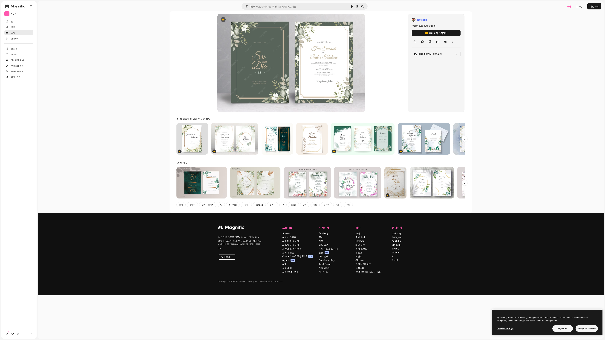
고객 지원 (396, 233)
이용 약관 (323, 244)
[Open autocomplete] (246, 6)
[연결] (6, 333)
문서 (321, 237)
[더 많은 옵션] (452, 42)
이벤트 (358, 256)
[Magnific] (231, 228)
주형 (348, 204)
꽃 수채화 (233, 204)
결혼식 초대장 (208, 204)
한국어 (227, 257)
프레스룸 (359, 267)
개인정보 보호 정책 (328, 248)
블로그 (358, 252)
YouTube (396, 240)
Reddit (395, 260)
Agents (288, 260)
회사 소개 (360, 237)
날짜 (305, 204)
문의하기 (397, 227)
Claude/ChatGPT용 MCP (297, 256)
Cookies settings (327, 260)
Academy (323, 233)
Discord (396, 252)
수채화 (293, 204)
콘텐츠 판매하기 (363, 264)
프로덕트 (287, 227)
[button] (227, 257)
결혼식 (272, 204)
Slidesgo (359, 260)
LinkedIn (396, 244)
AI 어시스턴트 (289, 237)
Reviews (359, 240)
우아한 (326, 204)
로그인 (579, 6)
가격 (569, 6)
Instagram (397, 237)
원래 (235, 19)
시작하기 (324, 227)
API (284, 264)
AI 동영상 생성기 (290, 244)
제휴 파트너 (325, 267)
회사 (357, 227)
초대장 (192, 204)
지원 (321, 240)
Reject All (562, 328)
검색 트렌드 (361, 248)
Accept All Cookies (586, 328)
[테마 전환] (18, 333)
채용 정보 (360, 244)
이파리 (246, 204)
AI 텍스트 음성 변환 (292, 248)
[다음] (465, 139)
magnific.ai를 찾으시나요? (368, 271)
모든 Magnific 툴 (290, 271)
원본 (324, 252)
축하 (338, 204)
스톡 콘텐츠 (288, 252)
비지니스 (323, 271)
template (259, 204)
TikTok (395, 248)
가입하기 (594, 6)
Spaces (286, 233)
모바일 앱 (287, 267)
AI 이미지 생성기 (290, 240)
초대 (181, 204)
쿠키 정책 (323, 256)
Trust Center (325, 264)
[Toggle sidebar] (30, 6)
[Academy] (12, 333)
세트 (315, 204)
